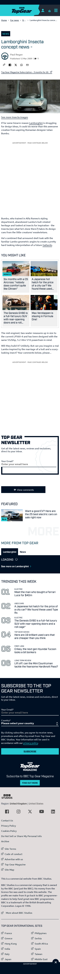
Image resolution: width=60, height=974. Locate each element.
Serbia (38, 938)
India (7, 948)
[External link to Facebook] (7, 811)
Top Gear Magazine (15, 864)
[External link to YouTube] (41, 811)
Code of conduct (13, 854)
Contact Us (7, 820)
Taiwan (38, 954)
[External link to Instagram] (18, 811)
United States (36, 803)
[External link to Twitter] (30, 811)
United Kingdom (18, 803)
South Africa (41, 943)
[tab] (9, 551)
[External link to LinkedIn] (53, 811)
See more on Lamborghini (15, 566)
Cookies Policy (9, 830)
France (8, 933)
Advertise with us (14, 859)
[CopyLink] (4, 65)
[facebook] (10, 65)
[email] (27, 65)
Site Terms (10, 848)
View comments (25, 489)
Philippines (40, 933)
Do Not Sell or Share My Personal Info (21, 836)
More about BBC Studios (16, 912)
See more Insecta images (14, 117)
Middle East (41, 959)
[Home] (27, 10)
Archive (5, 841)
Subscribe (30, 751)
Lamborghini (36, 123)
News (25, 20)
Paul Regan (16, 54)
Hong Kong (11, 943)
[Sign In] (42, 10)
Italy (7, 954)
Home (4, 20)
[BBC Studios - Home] (8, 796)
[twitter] (16, 65)
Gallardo (47, 245)
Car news (14, 20)
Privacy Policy (8, 825)
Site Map (9, 869)
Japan (8, 959)
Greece (8, 938)
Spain (38, 948)
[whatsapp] (21, 65)
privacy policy (30, 743)
